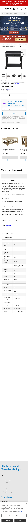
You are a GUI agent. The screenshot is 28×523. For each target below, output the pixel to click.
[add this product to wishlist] (23, 54)
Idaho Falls (5, 501)
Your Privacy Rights (14, 515)
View (10, 157)
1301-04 (6, 90)
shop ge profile (14, 32)
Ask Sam (14, 113)
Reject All (7, 520)
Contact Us (4, 489)
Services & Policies (6, 483)
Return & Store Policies (7, 493)
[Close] (26, 504)
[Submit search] (24, 13)
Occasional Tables (17, 44)
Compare (11, 160)
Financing (3, 487)
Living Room (9, 44)
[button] (2, 9)
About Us (4, 485)
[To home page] (10, 9)
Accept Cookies (20, 520)
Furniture (3, 44)
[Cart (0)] (25, 9)
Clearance (4, 479)
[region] (14, 512)
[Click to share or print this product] (23, 50)
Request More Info (15, 95)
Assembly (8, 225)
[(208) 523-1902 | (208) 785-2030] (21, 9)
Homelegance (10, 89)
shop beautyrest (20, 39)
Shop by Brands (5, 491)
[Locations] (17, 9)
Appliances (4, 475)
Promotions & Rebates (7, 481)
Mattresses (4, 477)
